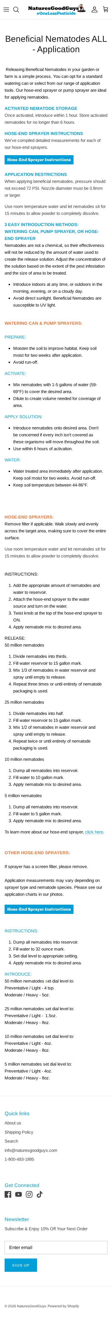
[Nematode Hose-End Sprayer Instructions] (39, 167)
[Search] (19, 9)
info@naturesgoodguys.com (31, 1150)
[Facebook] (8, 1194)
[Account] (93, 9)
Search (11, 1141)
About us (13, 1122)
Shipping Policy (19, 1132)
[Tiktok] (39, 1194)
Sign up (21, 1265)
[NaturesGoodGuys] (56, 9)
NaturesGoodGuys (31, 1306)
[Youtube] (18, 1194)
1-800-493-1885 (19, 1159)
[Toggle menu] (6, 9)
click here (94, 831)
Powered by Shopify (63, 1306)
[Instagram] (29, 1194)
